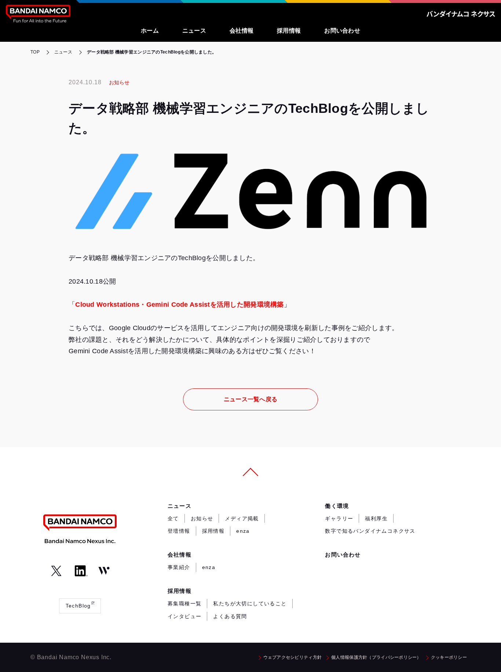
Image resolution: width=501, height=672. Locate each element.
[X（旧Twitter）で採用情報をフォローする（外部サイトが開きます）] (56, 570)
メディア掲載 (242, 518)
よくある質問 (230, 616)
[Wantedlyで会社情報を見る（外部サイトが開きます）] (103, 570)
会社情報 (179, 554)
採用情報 (213, 531)
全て (173, 518)
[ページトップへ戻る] (250, 474)
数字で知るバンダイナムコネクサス (370, 531)
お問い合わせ (343, 554)
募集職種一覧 (184, 603)
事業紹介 (179, 567)
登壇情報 (179, 531)
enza (243, 531)
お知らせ (202, 518)
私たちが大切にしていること (249, 603)
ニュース (179, 506)
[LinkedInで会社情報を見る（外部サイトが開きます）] (80, 570)
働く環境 (337, 506)
